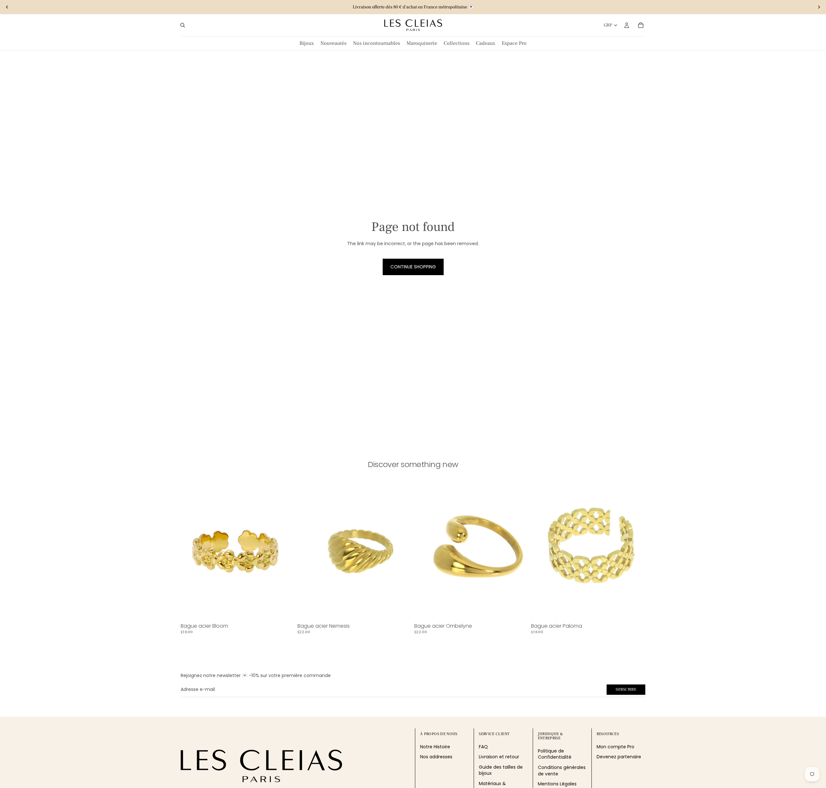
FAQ (483, 746)
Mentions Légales (557, 784)
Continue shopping (413, 267)
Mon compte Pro (615, 746)
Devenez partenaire (619, 757)
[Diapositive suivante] (819, 7)
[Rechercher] (183, 25)
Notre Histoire (435, 746)
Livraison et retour (499, 757)
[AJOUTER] (285, 610)
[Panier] (641, 25)
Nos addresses (436, 757)
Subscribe (626, 689)
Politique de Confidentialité (554, 754)
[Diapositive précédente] (7, 7)
